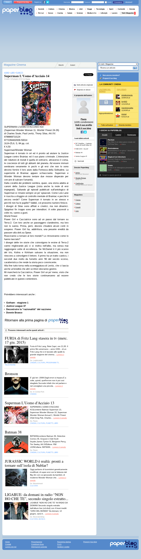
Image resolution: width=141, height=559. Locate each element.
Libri (77, 211)
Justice (77, 172)
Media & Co (91, 13)
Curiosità (121, 9)
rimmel (124, 114)
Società (41, 9)
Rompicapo (131, 135)
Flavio (27, 79)
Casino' (118, 135)
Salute (69, 13)
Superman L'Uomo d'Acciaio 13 (29, 402)
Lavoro (114, 13)
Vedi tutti (81, 161)
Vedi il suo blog (83, 128)
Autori (72, 65)
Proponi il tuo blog (110, 78)
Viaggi (89, 9)
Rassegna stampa (64, 542)
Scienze (80, 13)
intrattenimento (127, 95)
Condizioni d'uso (37, 544)
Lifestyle (104, 13)
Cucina (60, 13)
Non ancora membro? (111, 75)
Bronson (11, 373)
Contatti (8, 544)
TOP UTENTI (121, 90)
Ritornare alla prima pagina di (26, 320)
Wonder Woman (80, 178)
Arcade (104, 135)
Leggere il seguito (60, 418)
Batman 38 (13, 432)
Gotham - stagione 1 (17, 302)
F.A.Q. (59, 544)
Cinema (77, 200)
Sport (111, 9)
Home (8, 2)
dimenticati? (128, 2)
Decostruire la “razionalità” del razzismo (28, 309)
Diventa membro (125, 125)
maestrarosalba (127, 108)
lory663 (124, 102)
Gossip (132, 9)
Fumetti (77, 207)
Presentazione (36, 542)
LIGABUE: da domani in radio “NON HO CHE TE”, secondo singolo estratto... (36, 496)
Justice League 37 (16, 306)
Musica (72, 9)
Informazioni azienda (39, 547)
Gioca (124, 144)
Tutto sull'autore (107, 125)
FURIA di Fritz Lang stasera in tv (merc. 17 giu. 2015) (36, 340)
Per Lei (41, 13)
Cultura (77, 203)
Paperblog (17, 11)
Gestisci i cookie (63, 547)
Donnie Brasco (14, 312)
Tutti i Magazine (128, 13)
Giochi (61, 65)
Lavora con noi (10, 547)
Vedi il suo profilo (83, 125)
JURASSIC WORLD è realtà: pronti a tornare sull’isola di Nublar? (34, 463)
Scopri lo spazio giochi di (111, 175)
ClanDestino (79, 183)
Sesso (50, 13)
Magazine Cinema (15, 64)
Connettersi (118, 2)
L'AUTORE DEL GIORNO (105, 91)
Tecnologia (100, 9)
